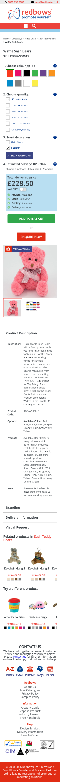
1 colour (15, 147)
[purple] (24, 627)
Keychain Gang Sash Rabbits (14, 568)
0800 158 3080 (15, 2)
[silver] (33, 627)
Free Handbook (30, 718)
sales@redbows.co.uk (46, 2)
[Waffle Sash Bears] (30, 271)
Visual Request (17, 527)
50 (19, 99)
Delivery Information (22, 517)
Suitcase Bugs (38, 617)
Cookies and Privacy (31, 770)
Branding (13, 507)
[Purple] (43, 73)
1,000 (21, 123)
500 (20, 117)
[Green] (35, 73)
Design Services (30, 728)
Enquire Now (31, 237)
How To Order (30, 735)
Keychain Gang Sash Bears (38, 568)
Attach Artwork (19, 155)
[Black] (26, 73)
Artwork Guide (30, 707)
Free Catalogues (30, 690)
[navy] (40, 627)
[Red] (10, 73)
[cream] (8, 579)
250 (20, 111)
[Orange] (51, 73)
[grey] (19, 579)
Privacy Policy (30, 693)
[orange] (16, 627)
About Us (30, 687)
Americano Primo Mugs (14, 617)
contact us (19, 656)
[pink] (20, 627)
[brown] (16, 579)
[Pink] (18, 73)
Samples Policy (30, 697)
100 (20, 105)
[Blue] (10, 83)
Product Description (21, 333)
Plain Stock (17, 142)
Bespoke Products (30, 711)
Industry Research (30, 714)
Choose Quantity (21, 129)
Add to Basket (31, 218)
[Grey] (18, 83)
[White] (26, 83)
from (14, 575)
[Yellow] (35, 83)
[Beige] (12, 579)
